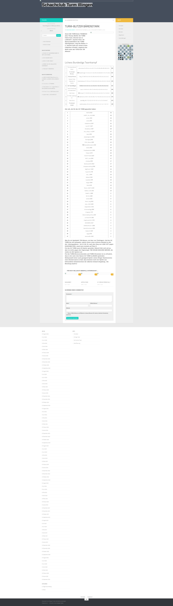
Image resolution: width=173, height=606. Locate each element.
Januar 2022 (45, 504)
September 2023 (46, 442)
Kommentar (69, 294)
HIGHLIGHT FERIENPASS (48, 68)
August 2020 (46, 557)
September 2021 (46, 517)
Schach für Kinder (46, 44)
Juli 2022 (45, 486)
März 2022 (45, 498)
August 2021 (46, 520)
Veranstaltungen (122, 38)
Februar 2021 (46, 539)
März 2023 (45, 461)
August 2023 (46, 445)
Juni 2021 (45, 526)
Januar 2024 (45, 430)
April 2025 (45, 383)
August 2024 (46, 408)
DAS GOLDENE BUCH (47, 57)
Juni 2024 (45, 414)
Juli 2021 (45, 523)
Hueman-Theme (60, 603)
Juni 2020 (45, 564)
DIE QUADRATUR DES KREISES (48, 88)
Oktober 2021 (46, 514)
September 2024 (46, 405)
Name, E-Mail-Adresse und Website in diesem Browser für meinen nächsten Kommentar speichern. (87, 314)
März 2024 (45, 424)
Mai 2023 (45, 455)
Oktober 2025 (46, 365)
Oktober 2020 (46, 551)
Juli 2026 (45, 337)
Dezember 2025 (46, 358)
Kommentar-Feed (77, 340)
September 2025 (46, 368)
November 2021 (46, 511)
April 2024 (45, 421)
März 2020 (45, 570)
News (44, 589)
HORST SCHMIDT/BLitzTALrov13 (50, 77)
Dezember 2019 (46, 579)
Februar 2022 (46, 501)
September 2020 (46, 554)
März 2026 (45, 349)
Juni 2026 (45, 340)
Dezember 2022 (46, 470)
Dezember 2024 (46, 396)
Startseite (83, 597)
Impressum (90, 597)
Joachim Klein (46, 94)
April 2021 (45, 532)
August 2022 (46, 483)
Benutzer (121, 32)
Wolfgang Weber (71, 30)
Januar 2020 (45, 576)
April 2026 (45, 346)
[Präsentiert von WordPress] (48, 603)
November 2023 (46, 436)
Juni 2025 (45, 377)
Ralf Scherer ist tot (55, 91)
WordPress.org (77, 343)
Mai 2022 (45, 492)
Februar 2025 (46, 390)
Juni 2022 (45, 489)
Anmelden (121, 25)
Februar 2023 (46, 464)
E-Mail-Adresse (94, 303)
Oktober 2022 (46, 477)
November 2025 (46, 362)
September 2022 (46, 480)
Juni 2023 (45, 452)
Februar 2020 (46, 573)
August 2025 (46, 371)
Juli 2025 (45, 374)
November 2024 (46, 399)
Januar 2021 (45, 542)
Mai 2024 (45, 417)
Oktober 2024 (46, 402)
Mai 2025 (45, 380)
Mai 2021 (45, 529)
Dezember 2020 (46, 545)
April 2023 (45, 458)
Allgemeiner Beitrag (71, 20)
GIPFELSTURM (84, 282)
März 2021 (45, 536)
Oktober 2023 (46, 439)
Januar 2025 (45, 393)
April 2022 (45, 495)
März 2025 (45, 386)
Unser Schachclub (46, 41)
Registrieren (121, 35)
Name (67, 303)
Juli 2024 (45, 411)
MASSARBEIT (68, 282)
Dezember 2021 (46, 508)
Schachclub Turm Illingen (67, 5)
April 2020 (45, 567)
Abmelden (121, 28)
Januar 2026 (45, 355)
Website (68, 308)
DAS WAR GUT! (53, 94)
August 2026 (46, 334)
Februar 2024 (46, 427)
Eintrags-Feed (77, 337)
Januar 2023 (45, 467)
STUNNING (51, 83)
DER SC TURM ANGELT (48, 61)
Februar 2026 (46, 352)
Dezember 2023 (46, 433)
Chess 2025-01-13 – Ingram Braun (50, 86)
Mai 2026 (45, 343)
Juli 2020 (45, 560)
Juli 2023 (45, 449)
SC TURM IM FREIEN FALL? (103, 282)
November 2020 (46, 548)
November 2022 (46, 473)
